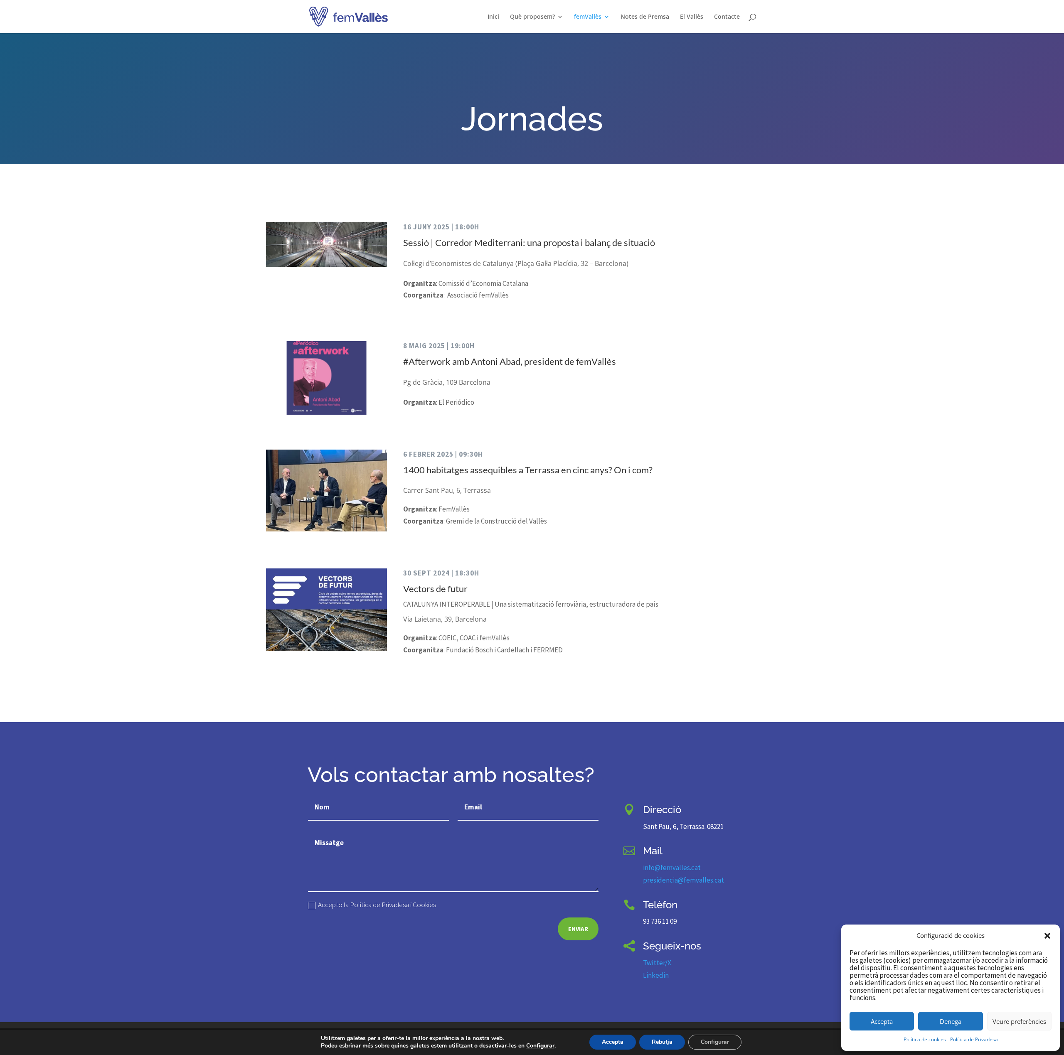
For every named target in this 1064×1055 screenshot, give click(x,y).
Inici (493, 17)
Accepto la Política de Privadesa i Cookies (377, 905)
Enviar (578, 929)
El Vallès (691, 17)
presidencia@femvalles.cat (683, 880)
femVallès (587, 17)
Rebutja (662, 1042)
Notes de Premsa (645, 17)
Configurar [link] (540, 1046)
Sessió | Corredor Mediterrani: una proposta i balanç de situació (529, 242)
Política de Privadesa (974, 1039)
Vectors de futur (435, 588)
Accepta (882, 1021)
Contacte (727, 17)
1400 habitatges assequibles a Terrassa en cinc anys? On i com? (528, 469)
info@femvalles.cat (672, 867)
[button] (1047, 936)
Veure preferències (1019, 1021)
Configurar (715, 1042)
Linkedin (656, 975)
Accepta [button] (612, 1042)
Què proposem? (532, 17)
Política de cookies (925, 1039)
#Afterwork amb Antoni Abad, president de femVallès (509, 361)
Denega (950, 1021)
